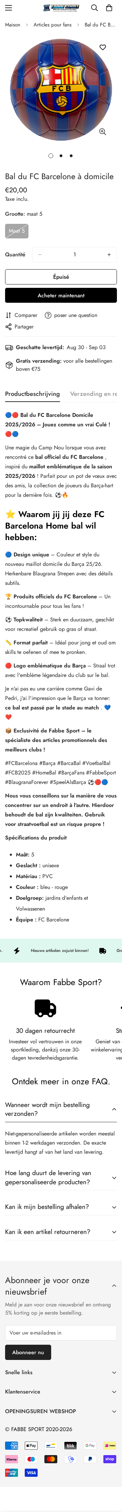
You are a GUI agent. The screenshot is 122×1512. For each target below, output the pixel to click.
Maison (12, 24)
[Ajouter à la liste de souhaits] (102, 47)
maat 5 (18, 232)
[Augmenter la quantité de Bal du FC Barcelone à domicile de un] (109, 254)
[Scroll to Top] (110, 1476)
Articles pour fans (53, 24)
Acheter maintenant (61, 295)
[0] (109, 8)
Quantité (15, 254)
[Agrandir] (102, 131)
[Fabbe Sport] (61, 8)
